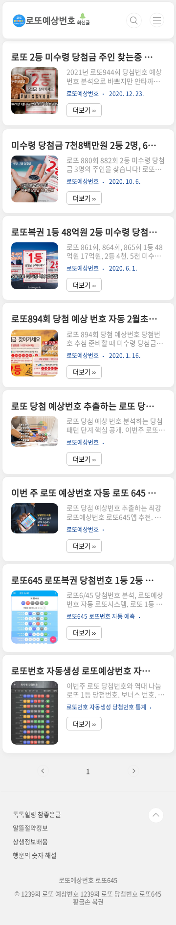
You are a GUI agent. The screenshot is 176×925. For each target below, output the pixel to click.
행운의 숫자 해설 (35, 855)
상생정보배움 (30, 841)
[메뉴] (157, 20)
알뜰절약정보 (30, 827)
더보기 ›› (84, 110)
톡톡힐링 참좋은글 (37, 814)
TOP (156, 815)
